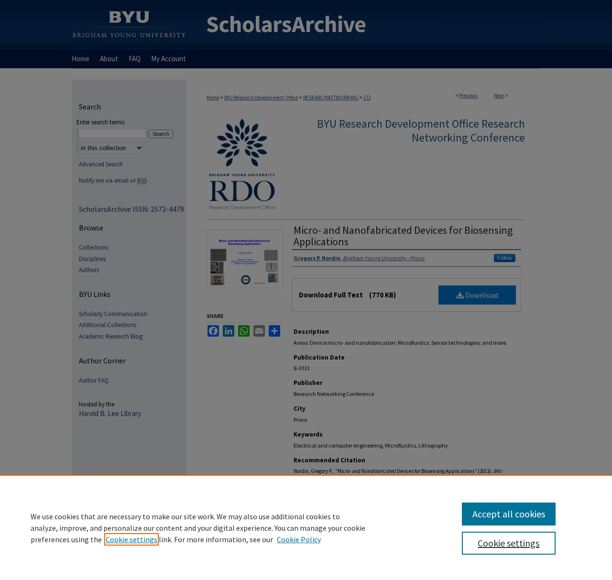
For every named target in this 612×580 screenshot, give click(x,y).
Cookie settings (131, 539)
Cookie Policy (299, 539)
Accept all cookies (508, 514)
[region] (306, 527)
